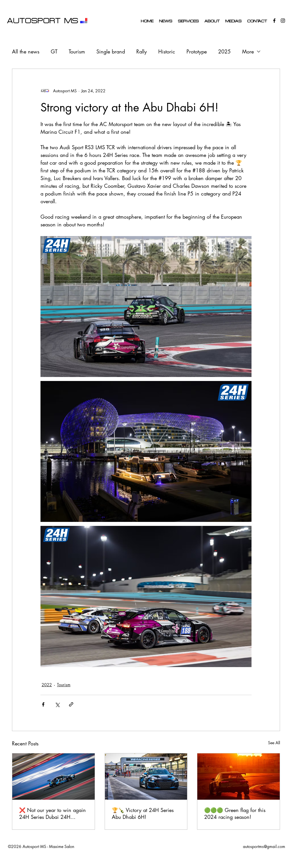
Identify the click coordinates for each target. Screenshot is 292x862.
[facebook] (274, 20)
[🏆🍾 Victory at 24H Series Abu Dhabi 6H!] (146, 776)
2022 (47, 684)
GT (54, 51)
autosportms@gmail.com (264, 846)
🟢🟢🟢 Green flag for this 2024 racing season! (234, 813)
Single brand (110, 51)
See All (274, 742)
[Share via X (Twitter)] (57, 704)
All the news (25, 51)
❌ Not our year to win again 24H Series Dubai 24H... (52, 813)
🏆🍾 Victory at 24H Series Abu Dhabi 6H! (143, 813)
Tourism (77, 51)
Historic (166, 51)
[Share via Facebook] (43, 704)
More (248, 51)
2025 (224, 51)
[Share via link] (71, 704)
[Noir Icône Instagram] (283, 20)
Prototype (196, 51)
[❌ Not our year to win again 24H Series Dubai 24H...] (53, 776)
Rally (141, 51)
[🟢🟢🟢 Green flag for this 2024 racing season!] (238, 776)
